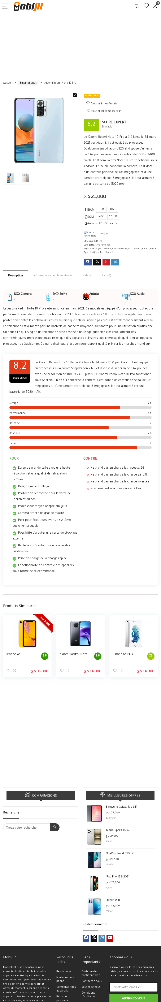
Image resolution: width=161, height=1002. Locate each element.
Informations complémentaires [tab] (53, 275)
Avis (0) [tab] (106, 275)
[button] (75, 95)
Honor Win (113, 900)
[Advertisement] (80, 44)
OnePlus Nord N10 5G (120, 853)
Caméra (107, 249)
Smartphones (28, 83)
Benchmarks (63, 971)
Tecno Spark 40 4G (118, 830)
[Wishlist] (146, 6)
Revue (153, 249)
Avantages (95, 249)
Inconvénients (119, 249)
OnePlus (110, 864)
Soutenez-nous (91, 987)
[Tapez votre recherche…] (55, 827)
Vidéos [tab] (87, 275)
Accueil (7, 83)
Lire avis (107, 127)
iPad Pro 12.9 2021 (118, 877)
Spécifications (91, 252)
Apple (109, 888)
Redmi (145, 249)
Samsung (110, 818)
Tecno (109, 841)
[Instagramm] (102, 938)
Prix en (137, 249)
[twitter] (94, 938)
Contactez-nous (92, 981)
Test (102, 252)
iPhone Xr (13, 654)
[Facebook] (86, 938)
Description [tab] (15, 275)
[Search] (137, 6)
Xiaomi (104, 234)
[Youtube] (109, 938)
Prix (130, 249)
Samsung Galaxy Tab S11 (121, 807)
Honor (109, 911)
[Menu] (5, 6)
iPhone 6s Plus (123, 654)
